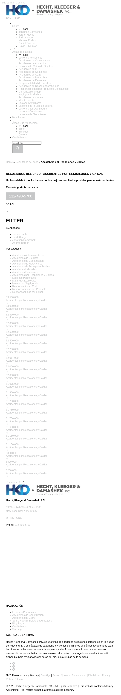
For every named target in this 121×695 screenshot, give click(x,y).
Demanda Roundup (30, 91)
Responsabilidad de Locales (35, 83)
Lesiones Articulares (30, 103)
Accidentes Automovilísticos (27, 255)
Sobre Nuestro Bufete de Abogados (32, 620)
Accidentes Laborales (31, 97)
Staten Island (79, 675)
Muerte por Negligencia (25, 283)
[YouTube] (13, 669)
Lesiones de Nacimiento (32, 114)
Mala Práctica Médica (24, 280)
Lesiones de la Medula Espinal (36, 105)
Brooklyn (24, 131)
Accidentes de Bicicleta (25, 258)
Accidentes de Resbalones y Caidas (39, 86)
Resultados (18, 117)
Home (9, 162)
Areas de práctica (22, 52)
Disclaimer (94, 675)
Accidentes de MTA (29, 69)
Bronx (22, 128)
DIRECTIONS (14, 518)
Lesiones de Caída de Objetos (35, 66)
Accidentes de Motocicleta (27, 263)
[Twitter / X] (13, 666)
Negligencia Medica (30, 94)
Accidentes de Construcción (34, 60)
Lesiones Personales (30, 57)
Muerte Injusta (26, 100)
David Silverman (28, 46)
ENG (9, 17)
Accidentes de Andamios (32, 63)
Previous (12, 482)
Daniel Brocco (27, 43)
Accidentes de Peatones (32, 80)
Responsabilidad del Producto (29, 289)
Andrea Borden (20, 243)
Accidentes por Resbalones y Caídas (33, 275)
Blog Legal (18, 623)
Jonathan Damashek (30, 32)
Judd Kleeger (26, 37)
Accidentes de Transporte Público (31, 266)
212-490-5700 (20, 196)
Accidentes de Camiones (33, 71)
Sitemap (17, 629)
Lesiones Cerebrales (30, 111)
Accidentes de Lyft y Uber (33, 77)
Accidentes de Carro (30, 74)
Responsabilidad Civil (24, 286)
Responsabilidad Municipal (27, 292)
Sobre (15, 26)
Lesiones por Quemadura (33, 108)
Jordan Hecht (26, 34)
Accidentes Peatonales (25, 272)
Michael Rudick (27, 40)
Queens (23, 134)
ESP (17, 17)
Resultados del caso (26, 162)
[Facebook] (13, 663)
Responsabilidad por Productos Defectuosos (44, 88)
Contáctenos (19, 137)
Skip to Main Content (13, 2)
